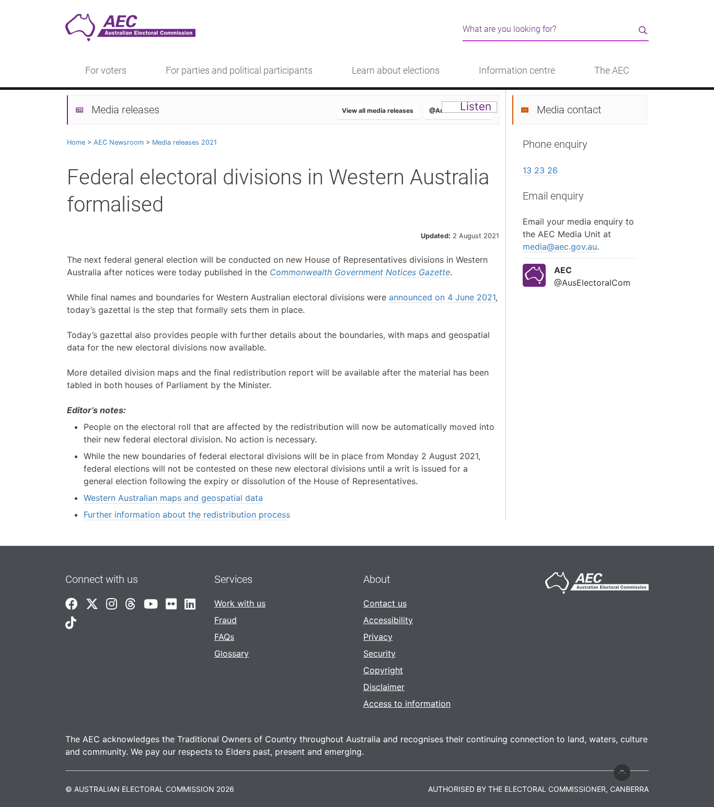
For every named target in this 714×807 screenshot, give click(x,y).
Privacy (378, 636)
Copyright (383, 670)
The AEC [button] (611, 70)
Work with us (240, 603)
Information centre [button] (517, 70)
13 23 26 (540, 170)
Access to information (407, 703)
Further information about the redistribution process (187, 514)
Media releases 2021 (184, 142)
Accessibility (388, 620)
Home (76, 142)
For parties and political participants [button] (239, 70)
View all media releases (377, 110)
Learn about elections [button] (396, 70)
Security (379, 653)
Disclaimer (384, 687)
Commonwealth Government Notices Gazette (360, 272)
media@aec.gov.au (560, 246)
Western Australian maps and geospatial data (173, 498)
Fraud (225, 620)
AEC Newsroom (119, 142)
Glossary (231, 653)
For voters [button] (105, 70)
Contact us (385, 603)
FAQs (224, 636)
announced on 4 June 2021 (442, 297)
